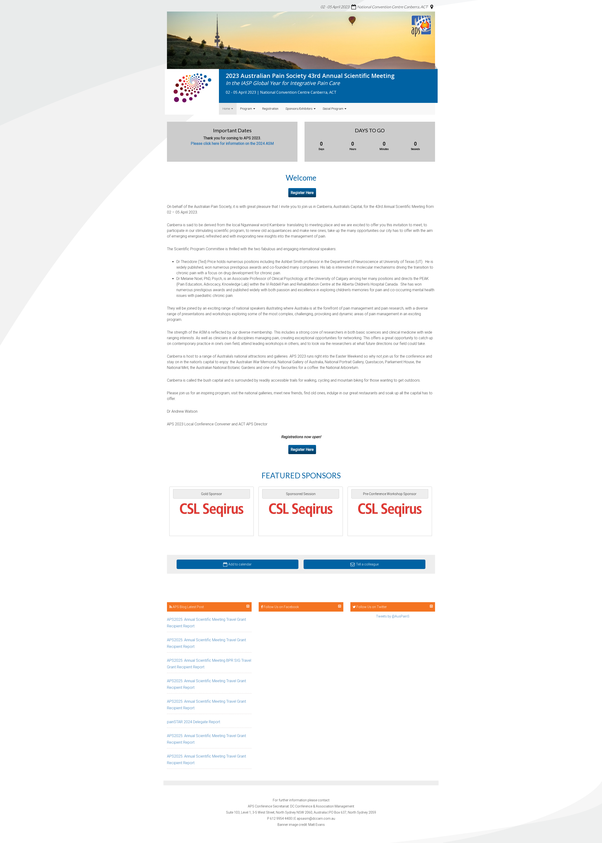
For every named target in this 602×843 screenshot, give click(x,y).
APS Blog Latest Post (188, 607)
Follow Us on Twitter (371, 607)
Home (226, 108)
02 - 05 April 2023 (335, 6)
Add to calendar (240, 564)
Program (246, 108)
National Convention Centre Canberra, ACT (392, 6)
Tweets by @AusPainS (392, 616)
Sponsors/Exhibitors (299, 108)
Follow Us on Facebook (281, 607)
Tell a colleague (367, 564)
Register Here (302, 192)
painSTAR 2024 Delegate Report (193, 722)
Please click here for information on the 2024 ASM (232, 143)
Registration (270, 108)
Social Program (333, 108)
